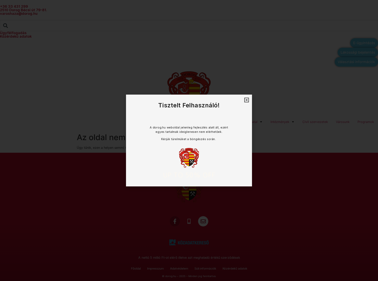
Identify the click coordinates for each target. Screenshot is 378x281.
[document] (189, 140)
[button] (246, 100)
